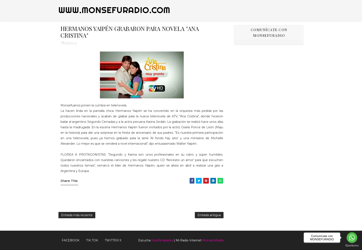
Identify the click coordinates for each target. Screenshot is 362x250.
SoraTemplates (162, 240)
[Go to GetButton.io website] (352, 245)
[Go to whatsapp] (352, 237)
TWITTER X (113, 240)
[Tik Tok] (301, 239)
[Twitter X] (298, 239)
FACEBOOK (70, 240)
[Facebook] (295, 239)
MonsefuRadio (213, 240)
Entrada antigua (209, 215)
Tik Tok (92, 240)
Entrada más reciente (77, 215)
